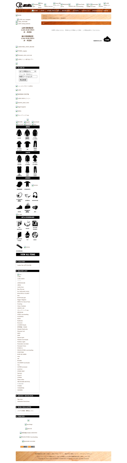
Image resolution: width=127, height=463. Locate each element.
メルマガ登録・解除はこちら (25, 410)
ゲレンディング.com (23, 310)
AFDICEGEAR (21, 283)
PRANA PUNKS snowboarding (25, 350)
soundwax (19, 369)
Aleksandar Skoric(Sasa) (23, 401)
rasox (18, 356)
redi (18, 358)
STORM (19, 377)
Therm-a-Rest (20, 379)
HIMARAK (20, 312)
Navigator (63, 18)
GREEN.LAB (20, 308)
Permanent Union (21, 346)
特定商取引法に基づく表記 (42, 453)
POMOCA (20, 348)
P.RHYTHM (20, 352)
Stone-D (19, 375)
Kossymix (19, 322)
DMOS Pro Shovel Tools (23, 301)
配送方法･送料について (71, 453)
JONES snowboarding (22, 314)
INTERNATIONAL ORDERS (100, 10)
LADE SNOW (21, 278)
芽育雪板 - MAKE (22, 327)
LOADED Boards (21, 325)
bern (18, 295)
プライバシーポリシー (86, 453)
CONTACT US (85, 10)
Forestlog (19, 304)
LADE (19, 276)
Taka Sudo (20, 399)
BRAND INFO (66, 10)
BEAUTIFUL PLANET (23, 293)
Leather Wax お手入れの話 (24, 265)
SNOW (42, 10)
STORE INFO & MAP (53, 10)
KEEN (19, 318)
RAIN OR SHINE (21, 354)
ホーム (45, 16)
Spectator (19, 373)
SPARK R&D (20, 371)
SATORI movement (22, 367)
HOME (36, 10)
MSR (18, 335)
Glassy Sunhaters (21, 306)
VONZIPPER (20, 388)
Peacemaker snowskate (23, 344)
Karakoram (20, 320)
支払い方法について (57, 453)
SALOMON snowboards (23, 362)
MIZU (18, 333)
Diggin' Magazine (21, 299)
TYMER (19, 386)
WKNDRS (20, 390)
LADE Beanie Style (54, 18)
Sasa (18, 365)
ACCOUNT (76, 10)
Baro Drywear (20, 289)
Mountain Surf (21, 331)
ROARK (19, 360)
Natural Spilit (20, 337)
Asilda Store (20, 287)
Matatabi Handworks (22, 329)
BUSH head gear (21, 297)
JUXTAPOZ (20, 316)
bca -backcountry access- (23, 291)
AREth (19, 285)
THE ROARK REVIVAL (23, 381)
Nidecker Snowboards (22, 339)
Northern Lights (21, 341)
